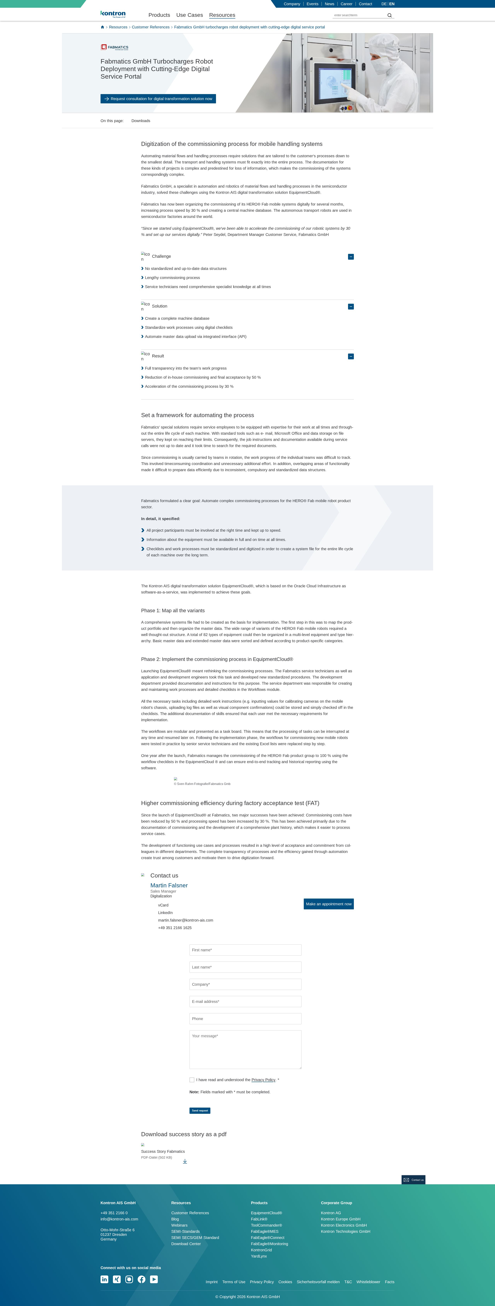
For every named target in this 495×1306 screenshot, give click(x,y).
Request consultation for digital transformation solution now (161, 99)
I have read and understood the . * (237, 1080)
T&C (348, 1282)
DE (384, 4)
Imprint (212, 1282)
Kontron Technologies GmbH (345, 1231)
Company (292, 4)
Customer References (151, 27)
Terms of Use (233, 1282)
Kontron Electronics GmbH (344, 1225)
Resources (222, 15)
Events (312, 4)
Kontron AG (331, 1213)
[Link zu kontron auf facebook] (141, 1279)
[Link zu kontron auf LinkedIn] (104, 1279)
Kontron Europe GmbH (340, 1219)
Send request (200, 1110)
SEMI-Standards (185, 1231)
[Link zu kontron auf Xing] (117, 1279)
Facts (389, 1282)
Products (159, 15)
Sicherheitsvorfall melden (318, 1282)
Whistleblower (368, 1282)
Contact (365, 4)
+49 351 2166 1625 (175, 928)
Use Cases (189, 15)
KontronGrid (261, 1250)
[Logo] (119, 14)
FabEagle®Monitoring (269, 1244)
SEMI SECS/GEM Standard (195, 1237)
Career (346, 4)
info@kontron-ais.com (119, 1219)
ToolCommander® (266, 1225)
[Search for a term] (389, 15)
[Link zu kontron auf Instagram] (129, 1279)
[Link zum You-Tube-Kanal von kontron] (154, 1279)
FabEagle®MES (264, 1231)
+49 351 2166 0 (114, 1213)
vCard (163, 905)
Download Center (186, 1244)
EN (391, 4)
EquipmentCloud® (266, 1213)
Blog (175, 1219)
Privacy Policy (263, 1080)
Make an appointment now (329, 904)
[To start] (102, 27)
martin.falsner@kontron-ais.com (185, 920)
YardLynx (259, 1256)
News (329, 4)
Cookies (285, 1282)
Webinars (179, 1225)
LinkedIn (165, 913)
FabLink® (259, 1219)
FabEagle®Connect (267, 1237)
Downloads (140, 121)
